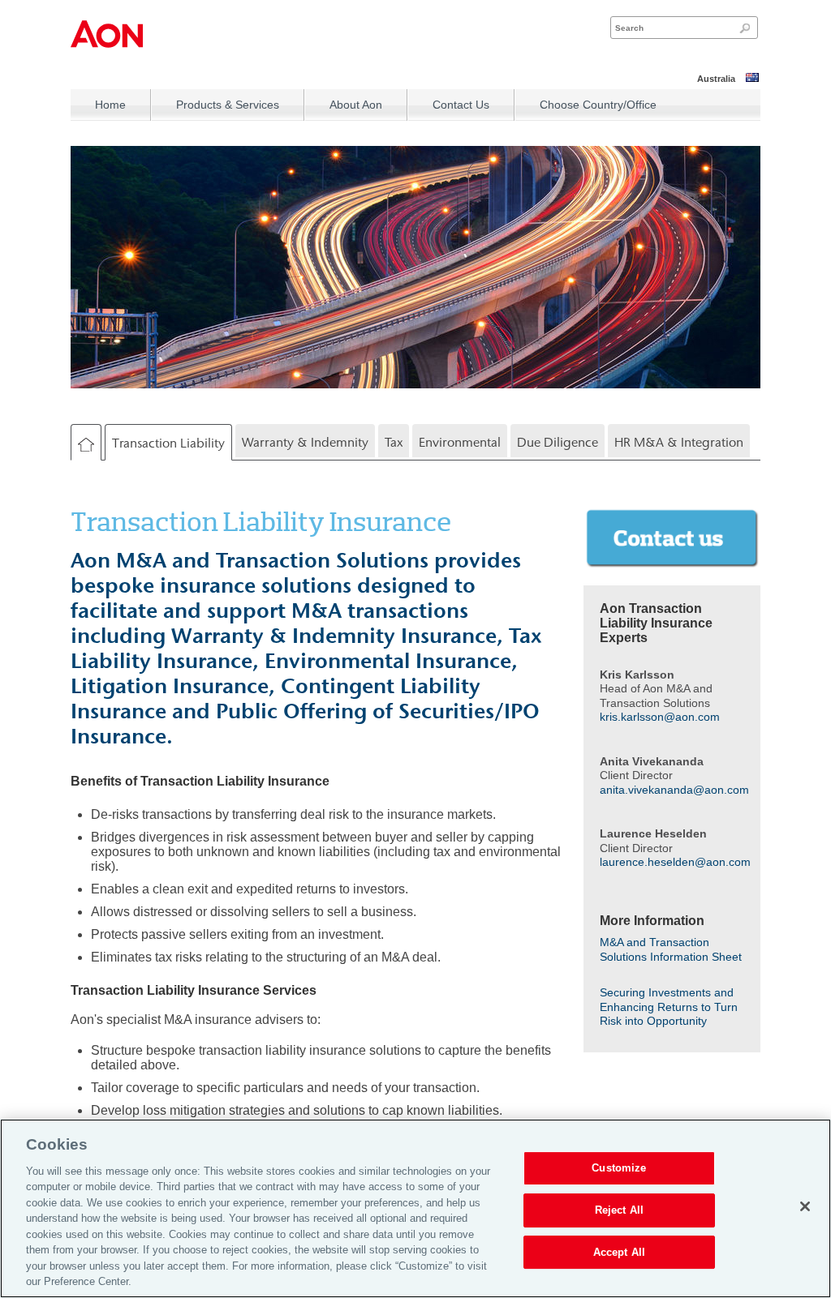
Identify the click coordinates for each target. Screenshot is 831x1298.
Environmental (460, 442)
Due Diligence (557, 442)
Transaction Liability (168, 443)
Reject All (619, 1210)
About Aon (355, 104)
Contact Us (461, 104)
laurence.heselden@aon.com (675, 861)
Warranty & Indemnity (305, 442)
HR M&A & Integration (678, 442)
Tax (394, 442)
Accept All (619, 1252)
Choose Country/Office (598, 104)
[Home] (86, 445)
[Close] (805, 1206)
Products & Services (227, 104)
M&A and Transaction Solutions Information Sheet (671, 949)
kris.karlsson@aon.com (660, 716)
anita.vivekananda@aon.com (674, 789)
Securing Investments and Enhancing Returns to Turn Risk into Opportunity (669, 1006)
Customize (619, 1169)
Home (110, 104)
